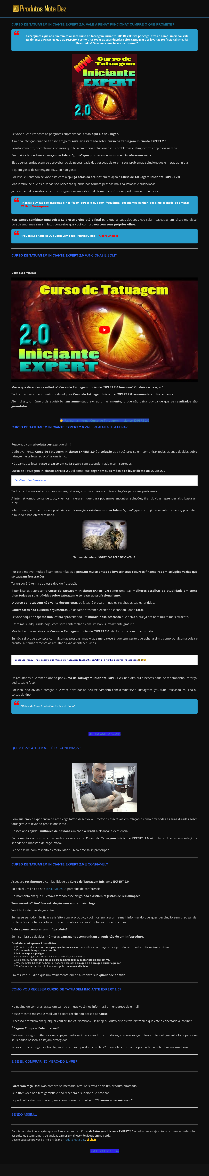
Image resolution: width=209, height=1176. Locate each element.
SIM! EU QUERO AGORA (104, 734)
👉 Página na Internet (104, 420)
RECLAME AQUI (56, 889)
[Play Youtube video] (104, 329)
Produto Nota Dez (74, 1139)
